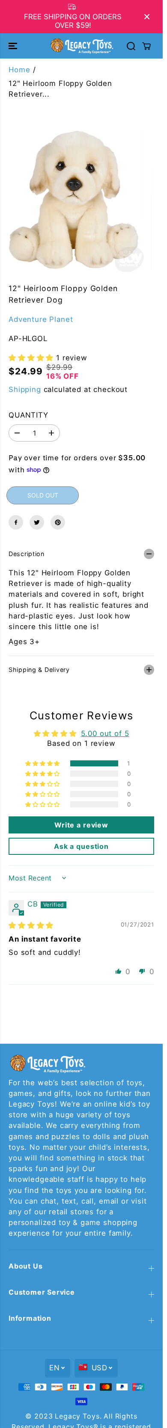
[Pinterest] (58, 522)
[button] (14, 45)
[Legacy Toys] (81, 45)
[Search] (131, 46)
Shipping (25, 389)
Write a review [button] (81, 825)
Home (19, 69)
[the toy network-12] (73, 201)
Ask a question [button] (81, 846)
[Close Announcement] (147, 16)
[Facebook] (16, 522)
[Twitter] (37, 522)
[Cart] (146, 46)
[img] (31, 925)
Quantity (28, 415)
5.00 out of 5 (105, 733)
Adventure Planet (41, 319)
